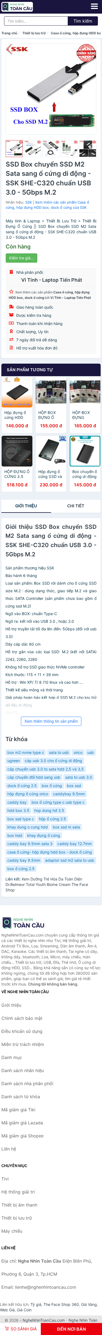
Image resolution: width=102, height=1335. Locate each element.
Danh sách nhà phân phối (27, 1083)
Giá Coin (24, 1310)
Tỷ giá (35, 1304)
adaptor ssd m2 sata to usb (69, 860)
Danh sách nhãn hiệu (22, 1070)
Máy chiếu (11, 1231)
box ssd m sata (66, 827)
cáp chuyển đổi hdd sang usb (33, 777)
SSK (28, 202)
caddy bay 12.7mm (74, 843)
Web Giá (7, 1310)
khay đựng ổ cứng (43, 835)
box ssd (74, 785)
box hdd (14, 835)
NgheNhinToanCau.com (44, 1320)
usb (90, 752)
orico (78, 752)
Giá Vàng (89, 1304)
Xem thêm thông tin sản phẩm (51, 721)
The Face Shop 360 (61, 1304)
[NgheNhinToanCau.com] (23, 6)
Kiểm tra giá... (21, 258)
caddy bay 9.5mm (23, 860)
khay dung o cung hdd (27, 827)
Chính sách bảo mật (21, 1018)
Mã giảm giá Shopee (22, 1135)
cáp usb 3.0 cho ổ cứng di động (53, 760)
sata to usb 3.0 (78, 777)
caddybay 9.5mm (69, 793)
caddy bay (17, 802)
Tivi (5, 1178)
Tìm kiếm (82, 21)
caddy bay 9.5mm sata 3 (29, 843)
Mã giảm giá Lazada (22, 1122)
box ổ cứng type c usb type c (58, 802)
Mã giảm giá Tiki (18, 1109)
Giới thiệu (26, 505)
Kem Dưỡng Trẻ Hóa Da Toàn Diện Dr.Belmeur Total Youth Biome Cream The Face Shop (46, 884)
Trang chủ (9, 33)
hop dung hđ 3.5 (49, 810)
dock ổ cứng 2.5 (22, 785)
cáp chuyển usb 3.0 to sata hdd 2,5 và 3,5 (45, 769)
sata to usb (59, 752)
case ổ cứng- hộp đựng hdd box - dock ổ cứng (49, 852)
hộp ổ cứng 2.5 (52, 819)
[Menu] (94, 6)
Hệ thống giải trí (18, 1192)
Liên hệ (8, 1149)
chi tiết (75, 505)
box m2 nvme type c (25, 752)
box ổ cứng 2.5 (21, 868)
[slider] (14, 148)
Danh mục (11, 1057)
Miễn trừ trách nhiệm (22, 1044)
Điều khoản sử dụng (21, 1031)
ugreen (13, 760)
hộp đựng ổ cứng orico (27, 793)
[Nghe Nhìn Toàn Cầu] (28, 923)
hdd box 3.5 (18, 810)
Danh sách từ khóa (20, 1096)
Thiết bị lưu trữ (34, 33)
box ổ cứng (52, 785)
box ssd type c (20, 819)
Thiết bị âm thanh (19, 1205)
